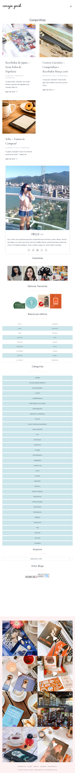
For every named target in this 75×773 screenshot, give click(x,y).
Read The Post (11, 92)
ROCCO (20, 324)
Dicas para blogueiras (37, 424)
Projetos (37, 496)
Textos (37, 538)
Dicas (37, 419)
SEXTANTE (19, 355)
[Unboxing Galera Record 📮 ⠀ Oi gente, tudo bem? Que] (55, 673)
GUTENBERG (20, 351)
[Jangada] (56, 301)
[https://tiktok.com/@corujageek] (33, 250)
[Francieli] (45, 273)
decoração (37, 408)
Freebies (37, 460)
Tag (37, 527)
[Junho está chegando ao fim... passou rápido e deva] (20, 709)
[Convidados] (60, 273)
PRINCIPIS (20, 342)
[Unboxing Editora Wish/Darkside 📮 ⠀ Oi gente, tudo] (20, 638)
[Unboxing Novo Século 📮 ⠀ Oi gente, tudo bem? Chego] (55, 744)
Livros (54, 75)
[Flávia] (14, 273)
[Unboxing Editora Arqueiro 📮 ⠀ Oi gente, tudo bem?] (20, 673)
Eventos (37, 445)
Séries (37, 517)
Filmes (37, 450)
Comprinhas (19, 75)
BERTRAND (55, 328)
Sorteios (37, 522)
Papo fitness (37, 491)
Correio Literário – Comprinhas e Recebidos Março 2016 (55, 67)
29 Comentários (63, 75)
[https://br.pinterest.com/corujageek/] (46, 250)
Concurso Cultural (37, 403)
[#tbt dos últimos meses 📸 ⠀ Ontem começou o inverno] (55, 709)
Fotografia (37, 455)
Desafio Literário (37, 414)
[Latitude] (19, 305)
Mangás (37, 481)
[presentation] (19, 40)
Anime (37, 377)
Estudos (37, 440)
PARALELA (55, 333)
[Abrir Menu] (71, 6)
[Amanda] (29, 273)
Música (37, 486)
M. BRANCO (20, 360)
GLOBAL (55, 355)
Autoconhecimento (37, 383)
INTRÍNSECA (20, 346)
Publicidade (38, 502)
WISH (55, 337)
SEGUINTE (20, 337)
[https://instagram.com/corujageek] (29, 250)
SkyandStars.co (50, 770)
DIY (37, 434)
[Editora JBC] (43, 301)
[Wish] (31, 303)
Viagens (37, 543)
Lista (37, 471)
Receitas (37, 507)
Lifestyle (38, 465)
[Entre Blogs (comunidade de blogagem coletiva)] (43, 576)
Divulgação (37, 429)
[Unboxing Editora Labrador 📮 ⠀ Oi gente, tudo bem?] (55, 638)
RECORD (55, 342)
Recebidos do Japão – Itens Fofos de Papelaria (17, 67)
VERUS (55, 346)
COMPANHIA (55, 360)
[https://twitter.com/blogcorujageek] (42, 250)
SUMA (19, 333)
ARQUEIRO (55, 324)
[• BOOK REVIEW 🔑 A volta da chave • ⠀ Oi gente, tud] (20, 744)
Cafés (37, 393)
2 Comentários (25, 147)
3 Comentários (10, 77)
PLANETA (55, 351)
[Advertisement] (37, 594)
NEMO (19, 328)
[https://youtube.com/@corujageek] (37, 250)
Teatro (37, 533)
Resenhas (37, 512)
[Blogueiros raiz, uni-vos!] (31, 577)
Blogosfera (37, 388)
